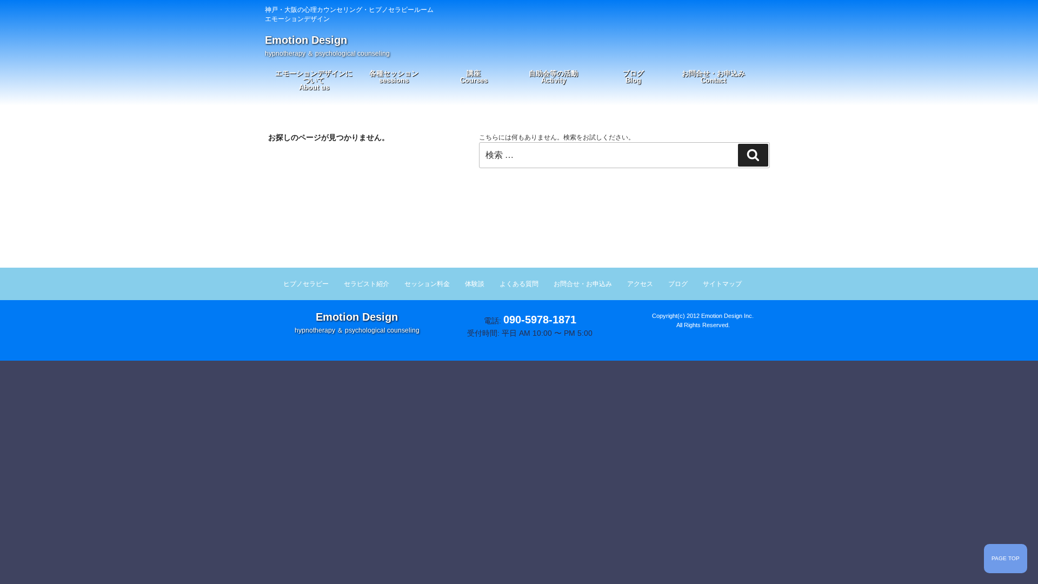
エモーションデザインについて (313, 80)
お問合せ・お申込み (713, 76)
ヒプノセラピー (306, 284)
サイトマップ (722, 284)
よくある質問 (519, 284)
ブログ (633, 76)
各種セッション (393, 76)
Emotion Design (327, 45)
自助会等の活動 (553, 76)
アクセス (640, 284)
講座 (474, 76)
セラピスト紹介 (366, 284)
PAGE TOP (1006, 558)
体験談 (474, 284)
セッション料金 (427, 284)
